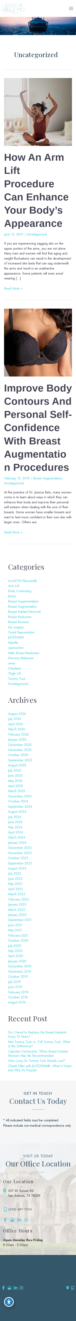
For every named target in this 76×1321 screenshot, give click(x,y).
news (11, 663)
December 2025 (20, 744)
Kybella (13, 642)
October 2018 (18, 997)
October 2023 (18, 858)
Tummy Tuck (16, 678)
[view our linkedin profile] (19, 1220)
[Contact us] (67, 1288)
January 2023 (17, 904)
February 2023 (18, 899)
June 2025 (15, 775)
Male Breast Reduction (23, 652)
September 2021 (20, 919)
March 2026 (16, 729)
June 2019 (15, 986)
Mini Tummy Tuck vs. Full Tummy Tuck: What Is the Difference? (39, 1043)
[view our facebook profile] (5, 1220)
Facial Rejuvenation (21, 632)
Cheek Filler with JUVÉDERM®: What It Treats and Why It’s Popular (40, 1068)
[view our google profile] (12, 1220)
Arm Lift (13, 585)
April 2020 (15, 955)
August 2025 (17, 765)
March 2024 (16, 837)
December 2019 (19, 966)
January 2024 (17, 842)
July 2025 (14, 770)
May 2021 (15, 930)
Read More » (13, 288)
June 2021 (15, 925)
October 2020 (18, 940)
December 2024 (20, 796)
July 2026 (14, 718)
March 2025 (16, 790)
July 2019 (14, 981)
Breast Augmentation (47, 478)
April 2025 (15, 785)
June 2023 (15, 878)
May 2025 (15, 780)
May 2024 (15, 827)
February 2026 (18, 734)
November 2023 (20, 852)
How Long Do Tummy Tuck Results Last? (36, 1060)
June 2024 (15, 821)
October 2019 (18, 976)
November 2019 (19, 971)
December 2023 (20, 847)
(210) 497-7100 (20, 1209)
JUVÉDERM (16, 637)
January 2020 (17, 961)
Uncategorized (37, 234)
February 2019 (18, 992)
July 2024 (14, 816)
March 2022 (16, 909)
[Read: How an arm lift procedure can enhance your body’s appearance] (38, 111)
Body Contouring (19, 590)
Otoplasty (14, 668)
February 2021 (18, 935)
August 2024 (17, 811)
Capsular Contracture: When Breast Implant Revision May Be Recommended (38, 1053)
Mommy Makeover (21, 658)
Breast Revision (18, 621)
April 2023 (15, 889)
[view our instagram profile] (26, 1220)
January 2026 (17, 739)
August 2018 (17, 1002)
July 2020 (14, 945)
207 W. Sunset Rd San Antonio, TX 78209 (24, 1193)
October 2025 (18, 754)
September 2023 (20, 863)
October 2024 (18, 801)
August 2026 (17, 713)
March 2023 (16, 894)
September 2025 (20, 760)
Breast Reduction (20, 616)
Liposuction (16, 647)
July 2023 (14, 873)
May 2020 (15, 950)
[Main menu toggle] (71, 8)
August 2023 (17, 868)
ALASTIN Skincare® (22, 580)
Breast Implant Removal (24, 611)
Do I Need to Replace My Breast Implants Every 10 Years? (37, 1034)
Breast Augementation (23, 601)
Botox (12, 596)
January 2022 (17, 914)
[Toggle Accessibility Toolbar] (9, 1302)
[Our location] (72, 1288)
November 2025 (20, 749)
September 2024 (20, 806)
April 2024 (15, 832)
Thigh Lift (14, 673)
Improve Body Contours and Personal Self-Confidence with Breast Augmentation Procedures (38, 427)
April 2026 (15, 724)
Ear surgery (16, 627)
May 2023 (15, 883)
